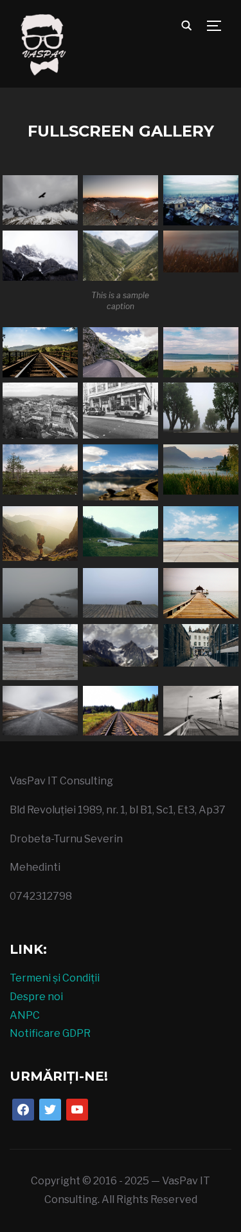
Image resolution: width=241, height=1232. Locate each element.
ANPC (25, 1015)
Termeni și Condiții (55, 978)
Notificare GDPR (50, 1033)
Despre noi (36, 996)
